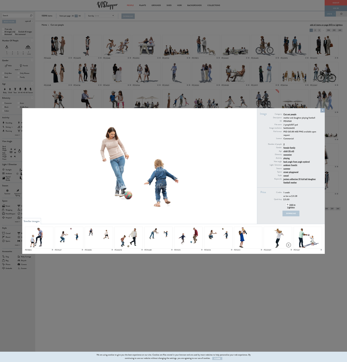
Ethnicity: (278, 154)
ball (306, 179)
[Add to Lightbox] (52, 250)
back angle (288, 161)
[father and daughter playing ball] (308, 238)
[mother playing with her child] (248, 238)
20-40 (291, 151)
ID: (281, 121)
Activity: (279, 158)
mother (294, 182)
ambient (286, 165)
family (292, 147)
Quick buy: (278, 199)
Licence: (279, 138)
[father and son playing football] (188, 238)
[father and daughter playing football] (129, 238)
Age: (280, 151)
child (285, 151)
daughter (312, 179)
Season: (279, 168)
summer (286, 168)
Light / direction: (276, 165)
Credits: (279, 192)
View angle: (278, 161)
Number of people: (275, 144)
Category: (278, 114)
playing (286, 158)
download (291, 213)
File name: (278, 124)
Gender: (279, 147)
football (286, 182)
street (285, 172)
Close (217, 358)
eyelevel (306, 161)
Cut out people (289, 114)
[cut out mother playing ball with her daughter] (218, 238)
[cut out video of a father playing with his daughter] (278, 238)
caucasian (287, 154)
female (286, 147)
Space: (279, 172)
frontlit (294, 165)
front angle (297, 161)
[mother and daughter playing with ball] (69, 238)
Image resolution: (275, 128)
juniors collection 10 (292, 179)
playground (293, 172)
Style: (280, 175)
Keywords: (278, 179)
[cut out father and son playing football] (39, 238)
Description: (277, 117)
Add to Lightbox (291, 206)
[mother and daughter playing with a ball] (158, 238)
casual (286, 175)
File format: (277, 131)
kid (302, 179)
